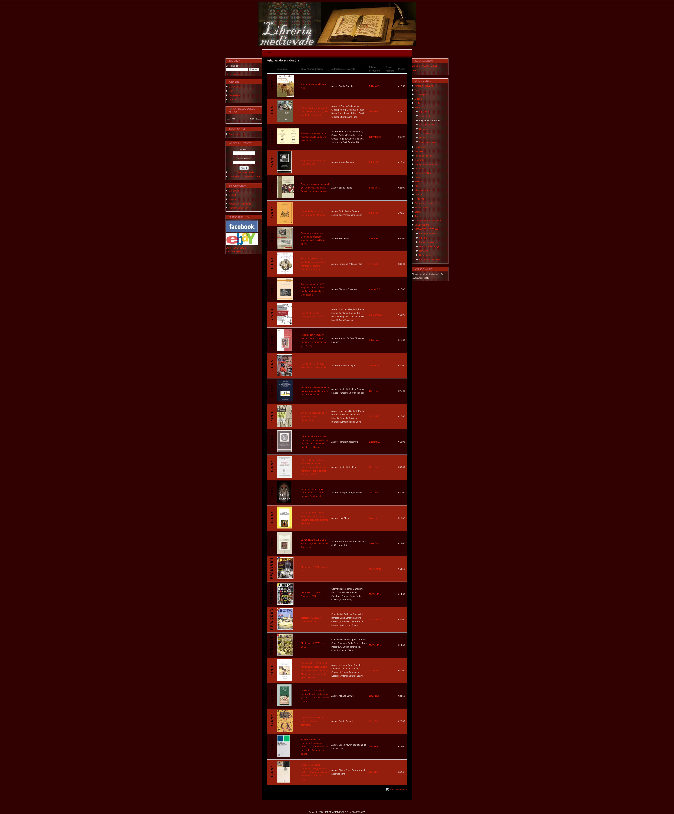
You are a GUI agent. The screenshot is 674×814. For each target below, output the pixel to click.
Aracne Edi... (375, 289)
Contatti (232, 195)
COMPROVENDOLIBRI (237, 248)
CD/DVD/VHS (235, 87)
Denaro (422, 138)
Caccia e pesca (426, 125)
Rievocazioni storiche (429, 259)
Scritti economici (427, 142)
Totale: (252, 119)
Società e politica (423, 207)
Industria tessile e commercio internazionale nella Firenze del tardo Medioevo (315, 391)
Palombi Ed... (375, 365)
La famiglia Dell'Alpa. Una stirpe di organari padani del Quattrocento (314, 543)
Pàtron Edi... (375, 238)
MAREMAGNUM (234, 251)
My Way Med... (376, 569)
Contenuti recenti (237, 134)
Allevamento (425, 116)
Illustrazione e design (429, 246)
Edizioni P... (374, 213)
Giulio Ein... (374, 111)
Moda (417, 186)
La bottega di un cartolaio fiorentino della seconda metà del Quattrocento (313, 493)
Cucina (418, 99)
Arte (417, 90)
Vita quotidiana (422, 225)
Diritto (418, 103)
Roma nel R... (375, 670)
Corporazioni (425, 133)
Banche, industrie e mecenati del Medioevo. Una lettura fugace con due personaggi (315, 188)
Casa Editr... (375, 391)
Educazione (420, 147)
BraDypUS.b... (376, 315)
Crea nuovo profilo (246, 172)
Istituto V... (374, 518)
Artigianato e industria (429, 120)
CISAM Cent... (375, 137)
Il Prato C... (374, 264)
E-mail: (244, 149)
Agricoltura (424, 112)
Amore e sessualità (424, 86)
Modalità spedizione (238, 208)
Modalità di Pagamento (240, 204)
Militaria (418, 181)
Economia (420, 107)
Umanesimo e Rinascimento (428, 220)
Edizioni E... (374, 162)
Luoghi (418, 177)
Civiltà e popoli (422, 94)
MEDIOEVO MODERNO (426, 229)
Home (269, 52)
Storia (418, 212)
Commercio (424, 129)
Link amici (234, 199)
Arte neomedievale (428, 233)
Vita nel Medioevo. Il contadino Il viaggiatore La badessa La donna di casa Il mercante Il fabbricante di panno (314, 746)
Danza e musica (427, 242)
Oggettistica (234, 95)
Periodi (418, 194)
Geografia (419, 160)
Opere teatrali (425, 255)
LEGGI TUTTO (418, 70)
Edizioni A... (374, 340)
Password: (244, 158)
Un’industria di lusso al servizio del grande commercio (312, 721)
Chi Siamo (234, 191)
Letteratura (420, 168)
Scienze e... (374, 188)
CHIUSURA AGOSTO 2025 (424, 66)
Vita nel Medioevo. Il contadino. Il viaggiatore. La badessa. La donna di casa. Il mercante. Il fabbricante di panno (315, 772)
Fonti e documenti (423, 156)
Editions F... (374, 86)
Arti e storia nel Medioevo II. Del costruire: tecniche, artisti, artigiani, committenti (315, 111)
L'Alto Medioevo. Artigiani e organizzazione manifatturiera (314, 416)
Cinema (423, 238)
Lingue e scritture (423, 173)
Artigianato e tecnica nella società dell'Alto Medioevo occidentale (313, 137)
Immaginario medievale (426, 164)
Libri (231, 91)
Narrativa (423, 251)
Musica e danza (422, 190)
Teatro (418, 216)
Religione (419, 199)
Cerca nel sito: (233, 66)
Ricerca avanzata (234, 74)
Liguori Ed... (375, 696)
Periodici (233, 99)
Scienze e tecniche (424, 203)
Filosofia (419, 151)
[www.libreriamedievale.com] (337, 45)
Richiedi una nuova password (245, 176)
